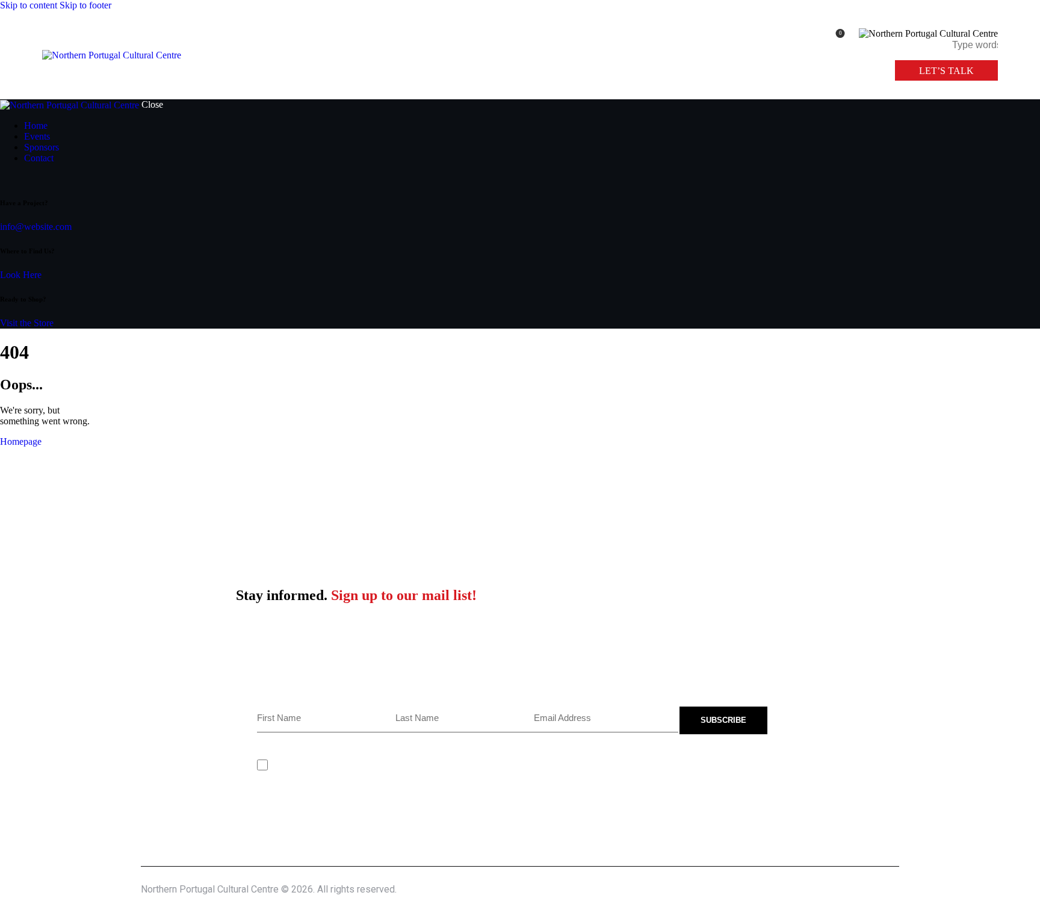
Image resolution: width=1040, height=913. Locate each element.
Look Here (21, 275)
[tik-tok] (3, 178)
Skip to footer (85, 5)
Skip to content (28, 5)
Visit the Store (27, 323)
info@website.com (36, 226)
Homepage (21, 441)
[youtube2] (10, 178)
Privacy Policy (347, 764)
